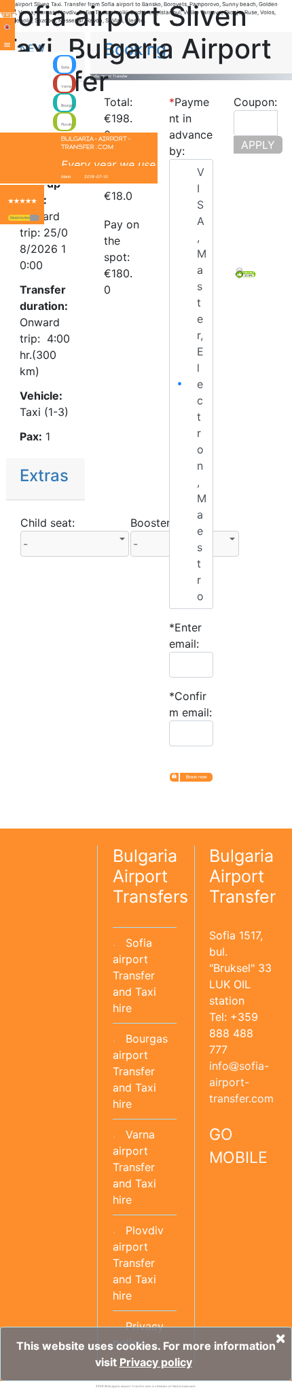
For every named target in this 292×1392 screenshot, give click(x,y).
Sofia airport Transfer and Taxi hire (134, 975)
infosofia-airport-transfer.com (241, 1082)
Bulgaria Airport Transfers (150, 876)
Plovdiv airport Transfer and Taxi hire (138, 1262)
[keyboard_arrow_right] (34, 218)
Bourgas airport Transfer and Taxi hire (140, 1071)
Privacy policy (156, 1362)
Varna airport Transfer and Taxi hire (134, 1167)
